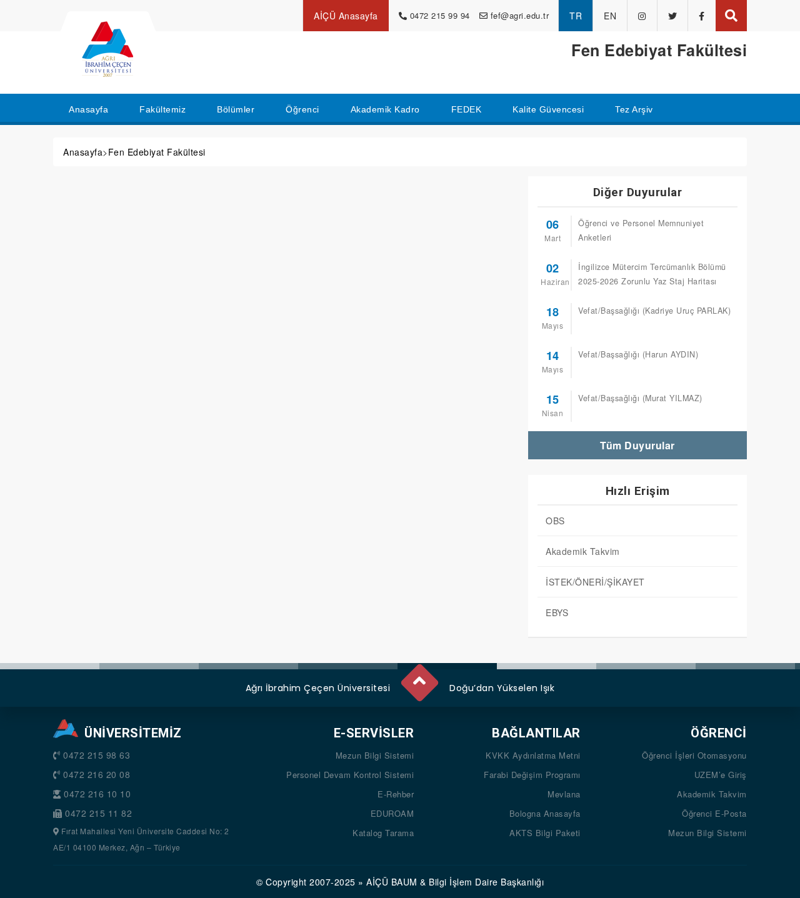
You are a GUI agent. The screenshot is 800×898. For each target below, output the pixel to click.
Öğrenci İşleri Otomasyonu (694, 755)
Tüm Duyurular (637, 445)
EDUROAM (392, 813)
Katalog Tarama (383, 833)
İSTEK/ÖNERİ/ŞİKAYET (595, 582)
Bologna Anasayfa (545, 813)
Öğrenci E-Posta (714, 813)
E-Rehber (396, 794)
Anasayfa (82, 152)
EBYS (557, 612)
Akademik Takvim (583, 551)
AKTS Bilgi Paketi (545, 833)
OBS (555, 520)
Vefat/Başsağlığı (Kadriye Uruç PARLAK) (654, 310)
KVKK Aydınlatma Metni (533, 755)
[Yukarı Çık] (419, 678)
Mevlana (564, 794)
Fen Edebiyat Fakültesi (157, 152)
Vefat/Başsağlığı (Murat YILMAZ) (640, 398)
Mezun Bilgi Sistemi (375, 755)
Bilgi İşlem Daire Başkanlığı (486, 882)
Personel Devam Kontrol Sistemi (350, 775)
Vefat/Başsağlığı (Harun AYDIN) (638, 354)
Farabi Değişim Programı (532, 775)
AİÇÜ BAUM (392, 882)
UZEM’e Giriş (720, 775)
